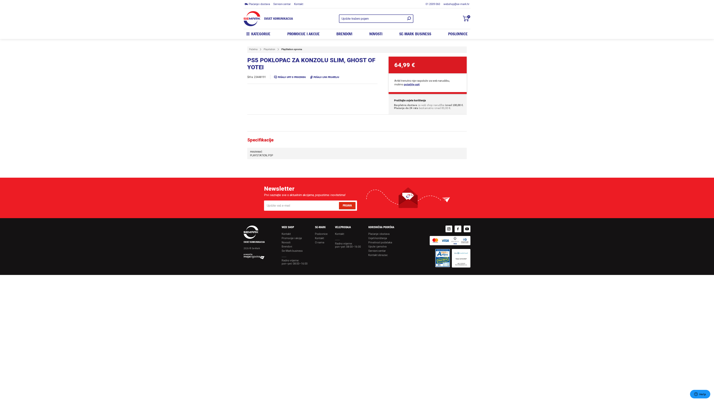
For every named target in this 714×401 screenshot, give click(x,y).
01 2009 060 (433, 4)
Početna (253, 49)
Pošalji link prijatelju (326, 77)
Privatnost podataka (380, 242)
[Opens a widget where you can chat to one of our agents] (700, 394)
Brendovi (344, 34)
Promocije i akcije (303, 34)
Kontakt (298, 4)
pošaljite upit (412, 84)
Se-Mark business (292, 250)
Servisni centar (282, 4)
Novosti (375, 34)
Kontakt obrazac (378, 255)
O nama (319, 242)
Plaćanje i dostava (259, 4)
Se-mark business (415, 34)
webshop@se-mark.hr (456, 4)
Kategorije (260, 34)
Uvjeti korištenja (377, 238)
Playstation (269, 49)
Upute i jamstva (377, 246)
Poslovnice (458, 34)
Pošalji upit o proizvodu (292, 77)
